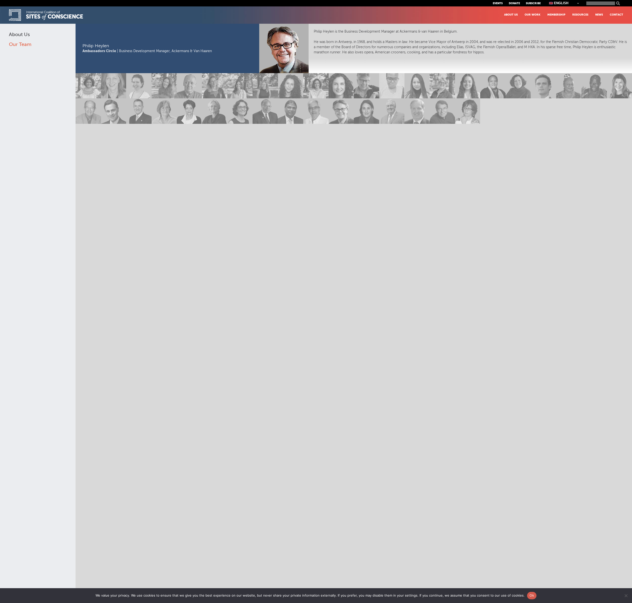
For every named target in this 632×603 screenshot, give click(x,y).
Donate (514, 3)
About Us (511, 14)
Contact (616, 14)
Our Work (532, 14)
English (560, 3)
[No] (625, 595)
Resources (580, 14)
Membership (556, 14)
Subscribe (533, 3)
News (599, 14)
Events (498, 3)
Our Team (20, 44)
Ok (532, 595)
